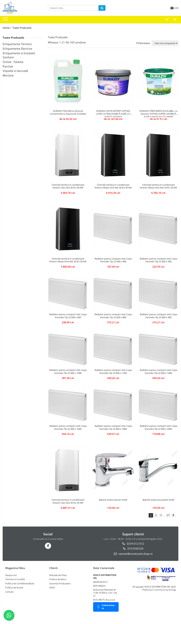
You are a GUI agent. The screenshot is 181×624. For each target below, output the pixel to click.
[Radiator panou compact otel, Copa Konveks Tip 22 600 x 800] (113, 293)
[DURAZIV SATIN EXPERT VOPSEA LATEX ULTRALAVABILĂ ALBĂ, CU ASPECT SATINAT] (113, 81)
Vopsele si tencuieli (15, 71)
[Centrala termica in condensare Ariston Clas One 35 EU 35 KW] (68, 470)
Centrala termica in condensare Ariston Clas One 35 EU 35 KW (68, 501)
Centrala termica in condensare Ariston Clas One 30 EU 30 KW (68, 186)
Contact (9, 591)
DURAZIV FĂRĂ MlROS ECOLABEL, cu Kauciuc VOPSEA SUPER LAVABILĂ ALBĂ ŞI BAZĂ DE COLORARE (158, 113)
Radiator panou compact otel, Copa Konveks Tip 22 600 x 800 (113, 316)
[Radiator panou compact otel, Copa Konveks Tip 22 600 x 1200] (113, 349)
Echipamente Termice (17, 44)
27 (168, 515)
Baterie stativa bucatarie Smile (158, 499)
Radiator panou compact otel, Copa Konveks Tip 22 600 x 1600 (68, 427)
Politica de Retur (57, 579)
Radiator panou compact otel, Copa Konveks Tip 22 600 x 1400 (158, 372)
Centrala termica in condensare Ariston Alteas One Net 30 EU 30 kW (113, 186)
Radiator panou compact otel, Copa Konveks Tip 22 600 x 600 (68, 316)
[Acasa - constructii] (23, 8)
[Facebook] (48, 546)
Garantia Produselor (60, 583)
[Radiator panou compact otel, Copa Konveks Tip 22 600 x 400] (113, 229)
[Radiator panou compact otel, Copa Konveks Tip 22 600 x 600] (68, 293)
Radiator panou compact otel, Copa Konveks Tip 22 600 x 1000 (68, 372)
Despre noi (11, 575)
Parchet (8, 66)
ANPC (52, 587)
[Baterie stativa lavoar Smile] (113, 470)
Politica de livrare (14, 587)
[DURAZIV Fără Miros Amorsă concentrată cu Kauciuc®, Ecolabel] (68, 81)
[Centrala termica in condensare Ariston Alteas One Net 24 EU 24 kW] (158, 155)
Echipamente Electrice (17, 49)
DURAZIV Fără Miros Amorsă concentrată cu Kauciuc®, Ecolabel (68, 112)
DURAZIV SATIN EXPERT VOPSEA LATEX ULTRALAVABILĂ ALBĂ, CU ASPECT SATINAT (113, 113)
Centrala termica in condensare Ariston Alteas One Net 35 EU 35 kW (67, 260)
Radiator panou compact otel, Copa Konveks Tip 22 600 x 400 (113, 260)
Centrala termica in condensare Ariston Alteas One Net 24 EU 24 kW (158, 186)
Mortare (8, 75)
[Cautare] (102, 8)
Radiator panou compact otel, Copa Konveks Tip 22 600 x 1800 (113, 427)
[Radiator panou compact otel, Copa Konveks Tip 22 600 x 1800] (113, 405)
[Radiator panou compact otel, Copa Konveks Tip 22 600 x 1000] (68, 349)
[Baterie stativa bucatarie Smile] (158, 470)
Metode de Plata (58, 575)
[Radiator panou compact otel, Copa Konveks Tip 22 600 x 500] (158, 229)
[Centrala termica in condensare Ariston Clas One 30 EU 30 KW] (68, 155)
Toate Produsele (21, 27)
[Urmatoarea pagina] (173, 515)
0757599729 (135, 548)
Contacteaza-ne (108, 607)
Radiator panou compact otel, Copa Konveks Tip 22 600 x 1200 (113, 372)
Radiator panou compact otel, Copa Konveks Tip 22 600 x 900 (158, 316)
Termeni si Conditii (15, 579)
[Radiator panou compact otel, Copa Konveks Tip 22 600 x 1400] (158, 349)
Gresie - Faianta (13, 62)
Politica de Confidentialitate (19, 583)
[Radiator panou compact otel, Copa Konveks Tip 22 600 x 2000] (158, 405)
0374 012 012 (135, 543)
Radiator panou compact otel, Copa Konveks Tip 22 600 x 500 (158, 260)
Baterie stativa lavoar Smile (113, 499)
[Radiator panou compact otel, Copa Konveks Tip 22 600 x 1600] (68, 405)
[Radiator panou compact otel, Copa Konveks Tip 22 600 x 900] (158, 293)
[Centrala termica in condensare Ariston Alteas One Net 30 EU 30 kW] (113, 155)
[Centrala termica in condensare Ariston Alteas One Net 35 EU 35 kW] (68, 229)
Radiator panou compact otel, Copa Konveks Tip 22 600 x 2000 (158, 427)
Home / (7, 27)
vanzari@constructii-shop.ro (135, 553)
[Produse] (6, 20)
